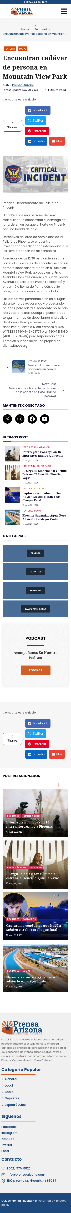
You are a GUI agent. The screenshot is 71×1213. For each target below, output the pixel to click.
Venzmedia (45, 1201)
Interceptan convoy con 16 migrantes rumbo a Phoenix (42, 453)
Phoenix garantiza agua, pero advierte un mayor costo (44, 517)
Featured (40, 29)
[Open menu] (64, 11)
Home (25, 29)
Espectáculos (31, 466)
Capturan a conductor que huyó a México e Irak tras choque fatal (41, 496)
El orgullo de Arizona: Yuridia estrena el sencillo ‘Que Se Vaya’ (44, 474)
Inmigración (42, 447)
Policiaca (40, 488)
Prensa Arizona (23, 85)
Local (22, 48)
